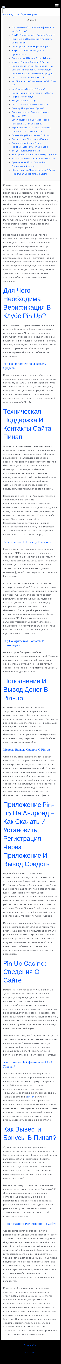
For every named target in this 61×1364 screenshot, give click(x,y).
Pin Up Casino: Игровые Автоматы (30, 104)
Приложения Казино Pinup (26, 143)
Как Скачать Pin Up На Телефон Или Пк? (33, 158)
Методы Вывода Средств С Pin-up (30, 62)
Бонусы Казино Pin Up (24, 100)
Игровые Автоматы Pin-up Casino (30, 147)
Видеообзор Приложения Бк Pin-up (31, 135)
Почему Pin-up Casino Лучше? (28, 108)
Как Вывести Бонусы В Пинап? (28, 89)
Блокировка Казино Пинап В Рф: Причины (34, 154)
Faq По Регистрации (23, 96)
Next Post (30, 1352)
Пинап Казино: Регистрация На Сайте (32, 93)
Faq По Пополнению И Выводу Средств (33, 35)
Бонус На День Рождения (26, 151)
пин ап (30, 1097)
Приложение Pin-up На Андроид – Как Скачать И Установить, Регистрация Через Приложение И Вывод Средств (32, 70)
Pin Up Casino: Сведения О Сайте (29, 77)
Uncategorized (12, 14)
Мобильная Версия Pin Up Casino (29, 174)
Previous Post (30, 1345)
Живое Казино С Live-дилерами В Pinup (33, 170)
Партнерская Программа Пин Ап (30, 139)
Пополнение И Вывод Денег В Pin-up (32, 58)
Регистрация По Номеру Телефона (31, 46)
